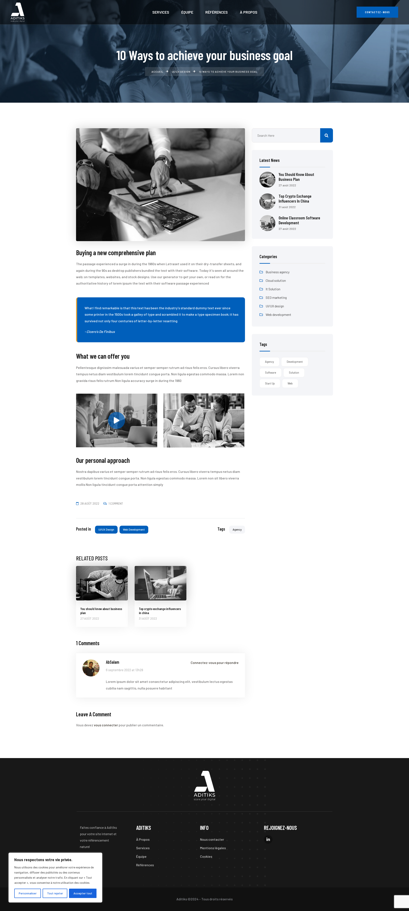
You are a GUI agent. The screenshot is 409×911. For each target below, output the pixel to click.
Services (143, 848)
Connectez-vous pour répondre (215, 663)
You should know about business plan (296, 177)
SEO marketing (276, 297)
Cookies (206, 856)
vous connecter (106, 725)
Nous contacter (212, 839)
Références (145, 865)
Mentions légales (213, 848)
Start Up (270, 383)
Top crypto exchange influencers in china (295, 198)
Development (295, 361)
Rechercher (326, 135)
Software (270, 372)
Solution (294, 372)
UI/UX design (106, 529)
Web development (134, 529)
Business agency (277, 272)
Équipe (141, 856)
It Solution (273, 289)
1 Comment (115, 503)
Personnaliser (28, 893)
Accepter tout (82, 893)
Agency (237, 529)
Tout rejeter (55, 893)
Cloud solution (276, 280)
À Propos (143, 839)
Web (290, 383)
